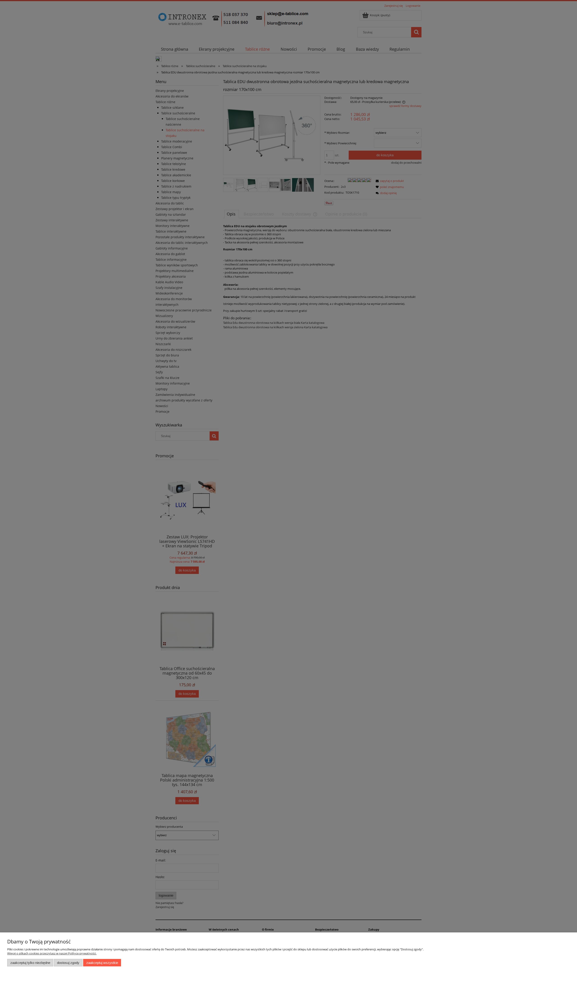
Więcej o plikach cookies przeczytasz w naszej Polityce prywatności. (51, 953)
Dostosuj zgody (68, 963)
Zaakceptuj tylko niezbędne (30, 963)
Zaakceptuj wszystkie (102, 963)
